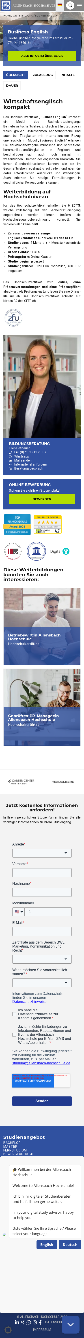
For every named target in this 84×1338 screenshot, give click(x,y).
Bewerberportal (18, 1154)
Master (10, 1146)
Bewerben (42, 499)
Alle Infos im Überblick (42, 55)
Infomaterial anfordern (30, 464)
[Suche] (70, 5)
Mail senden (23, 460)
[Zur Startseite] (27, 5)
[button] (8, 1330)
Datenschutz (56, 1322)
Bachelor (12, 1142)
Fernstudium (15, 1150)
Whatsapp (21, 456)
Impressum (42, 1329)
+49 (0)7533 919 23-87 (30, 452)
